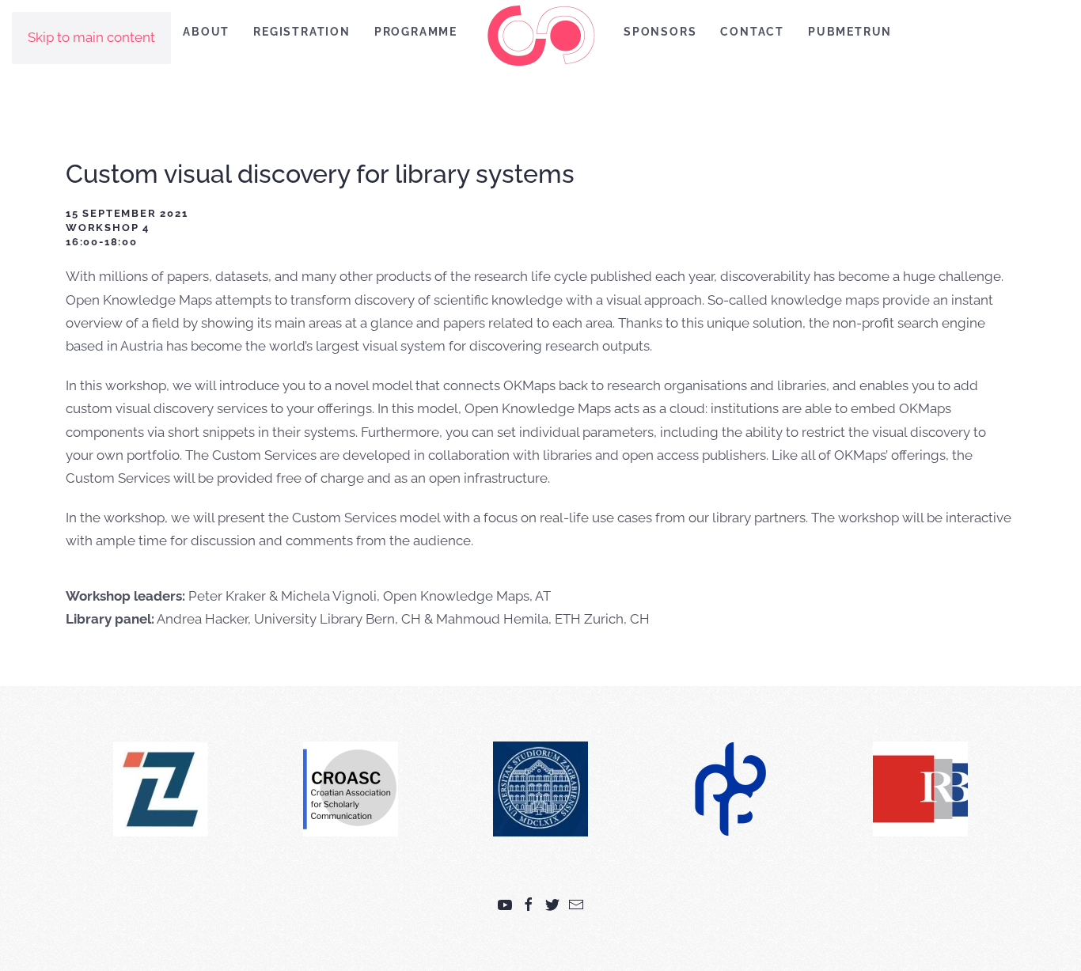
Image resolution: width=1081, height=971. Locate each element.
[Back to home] (540, 35)
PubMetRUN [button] (850, 31)
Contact (752, 31)
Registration (302, 31)
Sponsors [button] (660, 31)
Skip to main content (91, 37)
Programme (415, 31)
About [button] (206, 31)
